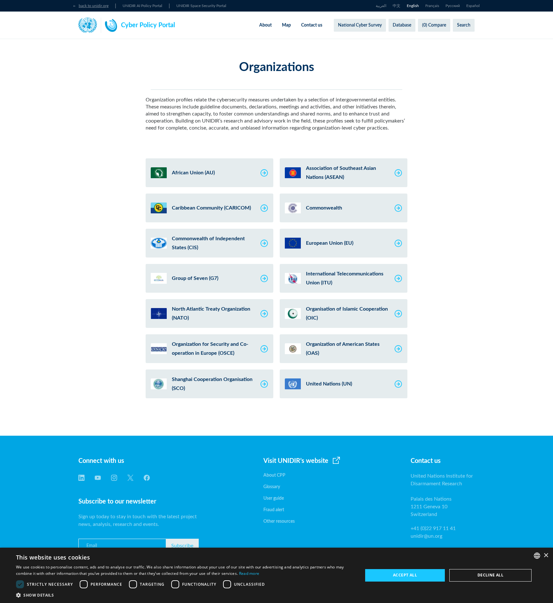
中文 (396, 6)
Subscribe (182, 545)
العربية (381, 6)
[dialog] (276, 575)
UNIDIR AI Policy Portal (142, 6)
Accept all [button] (405, 575)
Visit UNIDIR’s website (295, 461)
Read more (249, 573)
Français (432, 6)
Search (463, 25)
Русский (452, 6)
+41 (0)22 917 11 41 (433, 528)
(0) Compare (434, 25)
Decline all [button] (490, 575)
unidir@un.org (426, 536)
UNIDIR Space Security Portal (201, 6)
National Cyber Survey (360, 25)
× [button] (545, 555)
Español (473, 6)
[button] (184, 595)
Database (402, 25)
